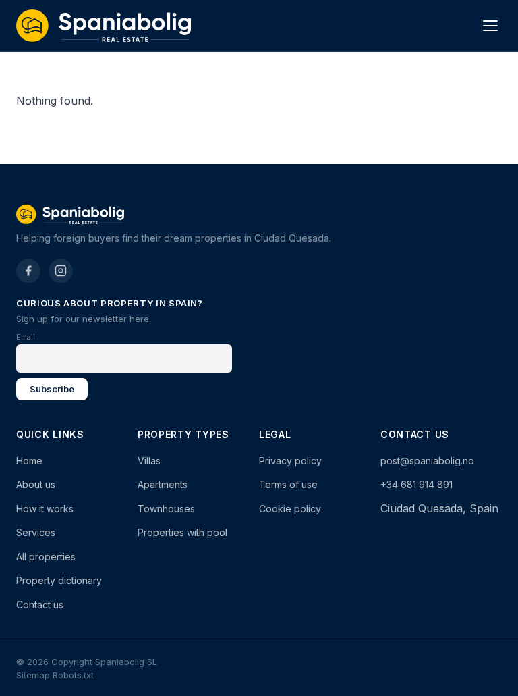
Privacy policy (290, 460)
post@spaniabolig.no (427, 460)
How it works (45, 508)
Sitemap (33, 675)
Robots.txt (73, 675)
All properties (46, 556)
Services (35, 532)
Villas (149, 460)
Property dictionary (59, 580)
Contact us (39, 604)
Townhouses (166, 508)
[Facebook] (28, 271)
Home (29, 460)
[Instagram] (61, 271)
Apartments (163, 484)
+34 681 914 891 (416, 484)
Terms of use (288, 484)
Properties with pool (182, 532)
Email (25, 337)
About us (35, 484)
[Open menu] (490, 25)
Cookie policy (290, 508)
